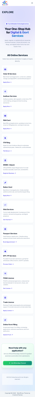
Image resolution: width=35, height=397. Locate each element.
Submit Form (7, 334)
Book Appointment (9, 242)
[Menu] (32, 3)
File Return (6, 151)
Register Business (8, 173)
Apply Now (6, 82)
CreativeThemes (17, 395)
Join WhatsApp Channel (18, 363)
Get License (7, 288)
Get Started (7, 219)
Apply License (7, 310)
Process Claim (7, 264)
